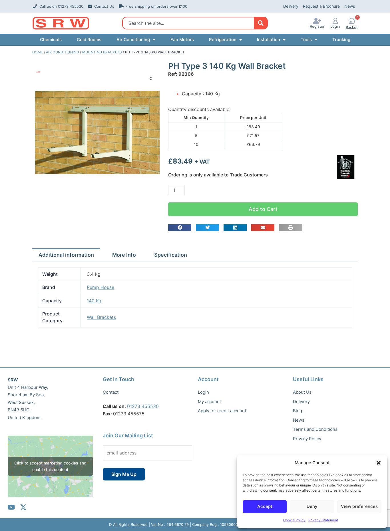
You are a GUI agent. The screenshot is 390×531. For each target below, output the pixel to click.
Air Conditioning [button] (133, 39)
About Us (302, 392)
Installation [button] (268, 39)
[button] (378, 463)
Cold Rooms (89, 39)
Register (317, 26)
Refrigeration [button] (222, 39)
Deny (312, 506)
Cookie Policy (294, 520)
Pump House (100, 287)
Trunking (341, 39)
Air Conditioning (62, 52)
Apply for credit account (222, 410)
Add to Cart (263, 209)
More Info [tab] (124, 255)
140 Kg (94, 300)
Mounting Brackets (102, 52)
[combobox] (190, 23)
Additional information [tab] (66, 255)
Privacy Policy (307, 438)
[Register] (317, 21)
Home (37, 52)
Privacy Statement (323, 520)
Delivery (290, 6)
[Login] (335, 21)
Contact (110, 392)
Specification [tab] (170, 255)
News (349, 6)
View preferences (359, 506)
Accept (264, 506)
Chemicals (51, 39)
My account (209, 401)
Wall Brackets (101, 317)
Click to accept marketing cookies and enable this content (50, 466)
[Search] (260, 23)
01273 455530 (143, 406)
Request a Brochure (321, 6)
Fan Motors (182, 39)
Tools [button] (306, 39)
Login (335, 26)
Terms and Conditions (315, 429)
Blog (297, 410)
